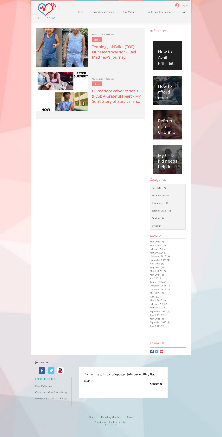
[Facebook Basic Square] (152, 351)
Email (86, 381)
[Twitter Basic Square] (156, 351)
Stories (97, 39)
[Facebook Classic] (42, 370)
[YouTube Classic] (60, 370)
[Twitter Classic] (51, 370)
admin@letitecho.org (57, 392)
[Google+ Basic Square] (161, 351)
